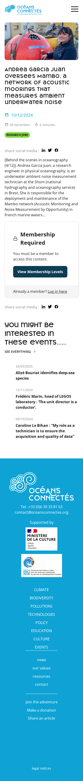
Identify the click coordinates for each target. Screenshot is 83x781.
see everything (18, 351)
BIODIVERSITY (41, 597)
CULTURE (41, 638)
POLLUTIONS (41, 606)
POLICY (42, 622)
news (41, 659)
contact (41, 684)
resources (41, 676)
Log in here (57, 291)
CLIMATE (41, 589)
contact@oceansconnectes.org (41, 512)
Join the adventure (42, 701)
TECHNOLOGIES (41, 614)
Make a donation (41, 710)
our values (42, 668)
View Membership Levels (40, 271)
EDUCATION (41, 630)
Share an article (41, 718)
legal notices (41, 768)
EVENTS (41, 647)
